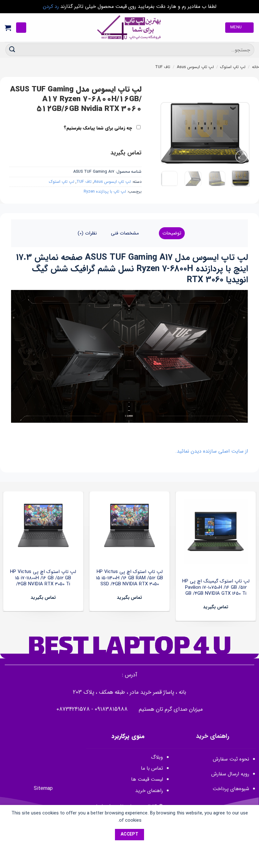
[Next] (166, 133)
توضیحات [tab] (171, 233)
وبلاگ (157, 757)
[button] (239, 27)
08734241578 (73, 709)
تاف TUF (162, 67)
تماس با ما (152, 768)
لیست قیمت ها (147, 779)
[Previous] (239, 133)
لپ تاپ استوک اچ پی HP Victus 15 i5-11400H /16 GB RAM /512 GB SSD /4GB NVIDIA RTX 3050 (129, 578)
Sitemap (43, 788)
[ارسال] (12, 49)
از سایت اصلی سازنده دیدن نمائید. (211, 451)
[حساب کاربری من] (21, 27)
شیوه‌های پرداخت (231, 789)
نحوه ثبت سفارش (231, 759)
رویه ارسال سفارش (230, 774)
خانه (255, 67)
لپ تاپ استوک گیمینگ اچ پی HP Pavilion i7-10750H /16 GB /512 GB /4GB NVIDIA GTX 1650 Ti (216, 587)
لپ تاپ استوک (232, 67)
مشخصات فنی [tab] (125, 233)
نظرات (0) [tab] (87, 233)
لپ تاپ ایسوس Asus (195, 67)
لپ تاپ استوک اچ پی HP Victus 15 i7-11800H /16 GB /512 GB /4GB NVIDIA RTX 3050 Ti (43, 578)
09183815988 (111, 709)
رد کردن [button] (51, 6)
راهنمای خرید (148, 791)
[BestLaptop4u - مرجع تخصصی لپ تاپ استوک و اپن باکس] (129, 28)
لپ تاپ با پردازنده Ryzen (105, 191)
